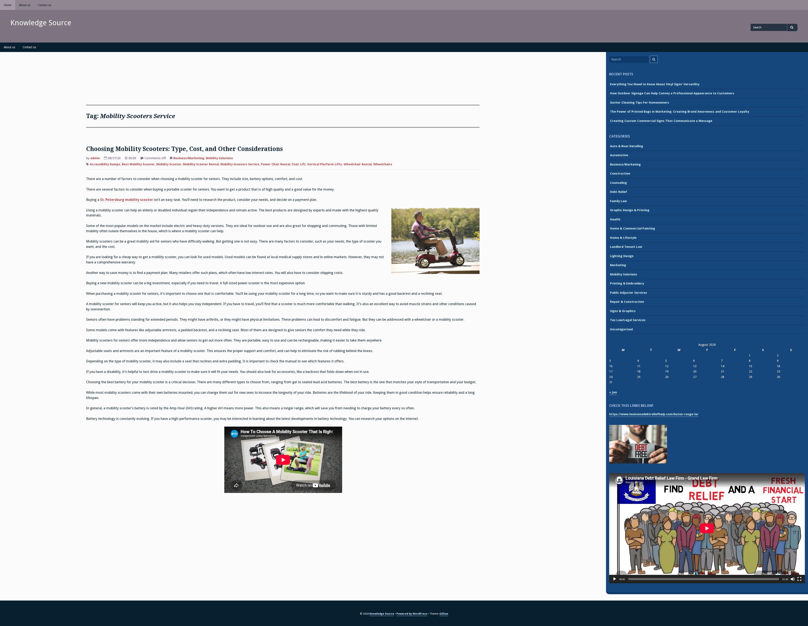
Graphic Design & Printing (629, 210)
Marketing (618, 265)
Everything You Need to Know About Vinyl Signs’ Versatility (654, 84)
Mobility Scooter (168, 164)
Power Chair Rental (275, 164)
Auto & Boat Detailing (626, 146)
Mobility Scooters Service (240, 164)
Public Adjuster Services (628, 293)
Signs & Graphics (623, 311)
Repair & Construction (627, 302)
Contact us (44, 5)
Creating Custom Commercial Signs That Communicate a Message (661, 121)
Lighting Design (622, 256)
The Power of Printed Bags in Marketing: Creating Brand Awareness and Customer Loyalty (679, 111)
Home (7, 5)
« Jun (613, 392)
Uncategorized (621, 329)
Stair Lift (299, 164)
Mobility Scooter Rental (201, 164)
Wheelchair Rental (358, 164)
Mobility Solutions (219, 158)
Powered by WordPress (411, 613)
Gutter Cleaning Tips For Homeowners (639, 102)
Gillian (443, 613)
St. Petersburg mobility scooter (126, 200)
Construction (620, 173)
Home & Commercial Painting (632, 228)
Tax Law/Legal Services (628, 320)
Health (615, 219)
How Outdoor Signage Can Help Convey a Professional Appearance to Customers (672, 93)
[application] (707, 528)
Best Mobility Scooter (138, 164)
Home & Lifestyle (623, 238)
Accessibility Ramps (105, 164)
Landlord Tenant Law (626, 247)
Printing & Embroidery (627, 283)
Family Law (618, 201)
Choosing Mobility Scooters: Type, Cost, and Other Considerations (184, 148)
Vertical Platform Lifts (324, 164)
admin (95, 158)
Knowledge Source (41, 23)
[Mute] (793, 579)
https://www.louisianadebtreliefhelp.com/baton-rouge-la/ (653, 414)
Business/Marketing (188, 158)
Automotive (619, 155)
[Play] (615, 579)
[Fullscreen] (799, 579)
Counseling (618, 183)
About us (24, 5)
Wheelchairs (382, 164)
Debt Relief (618, 192)
